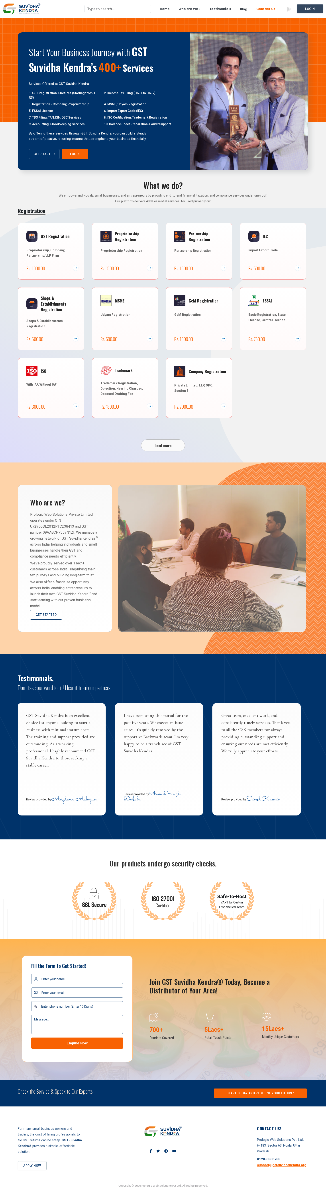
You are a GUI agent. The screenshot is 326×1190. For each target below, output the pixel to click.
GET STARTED (44, 154)
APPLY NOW (32, 1165)
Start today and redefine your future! (260, 1093)
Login (310, 9)
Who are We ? (190, 9)
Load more (163, 445)
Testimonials (220, 9)
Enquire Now (77, 1043)
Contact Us (265, 9)
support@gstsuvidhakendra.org (281, 1165)
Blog (243, 9)
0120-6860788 (268, 1159)
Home (165, 9)
